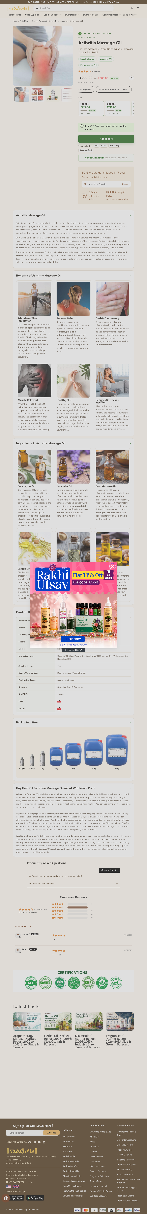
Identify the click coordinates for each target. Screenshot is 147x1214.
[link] (73, 605)
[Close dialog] (112, 566)
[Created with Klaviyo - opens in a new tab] (73, 650)
